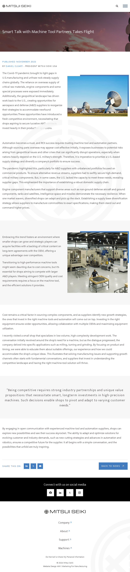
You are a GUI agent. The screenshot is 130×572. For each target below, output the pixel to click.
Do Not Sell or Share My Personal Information (65, 557)
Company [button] (64, 523)
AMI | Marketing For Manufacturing (72, 566)
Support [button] (64, 540)
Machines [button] (64, 548)
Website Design (50, 566)
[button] (125, 6)
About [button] (64, 531)
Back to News (110, 466)
